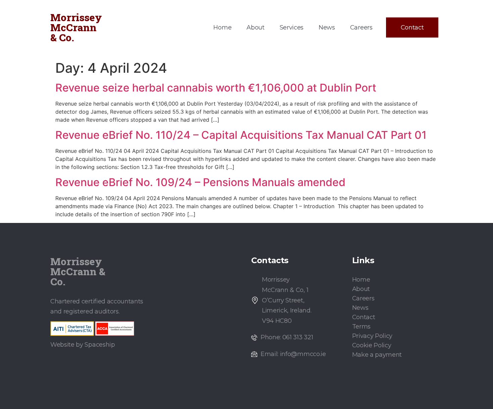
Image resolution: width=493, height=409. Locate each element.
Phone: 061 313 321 (287, 337)
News (327, 27)
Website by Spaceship (82, 344)
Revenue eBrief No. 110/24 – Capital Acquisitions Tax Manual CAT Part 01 (241, 134)
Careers (361, 27)
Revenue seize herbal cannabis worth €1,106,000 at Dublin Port (215, 87)
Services (292, 27)
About (255, 27)
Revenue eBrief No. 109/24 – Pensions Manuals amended (200, 182)
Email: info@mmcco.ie (293, 354)
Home (222, 27)
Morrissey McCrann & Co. (76, 27)
